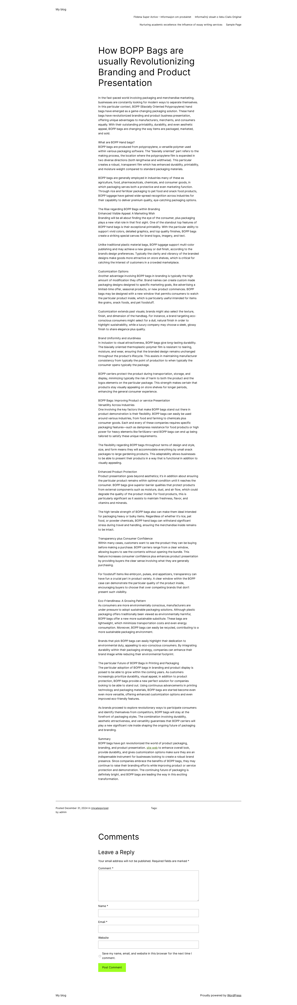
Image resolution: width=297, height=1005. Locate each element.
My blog (61, 9)
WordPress (234, 995)
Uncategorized (99, 808)
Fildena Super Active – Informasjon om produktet (162, 16)
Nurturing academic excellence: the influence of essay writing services (181, 24)
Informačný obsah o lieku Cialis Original (218, 16)
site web (152, 747)
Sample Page (233, 24)
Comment (105, 868)
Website (103, 937)
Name (103, 906)
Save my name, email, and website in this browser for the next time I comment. (147, 956)
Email (102, 922)
